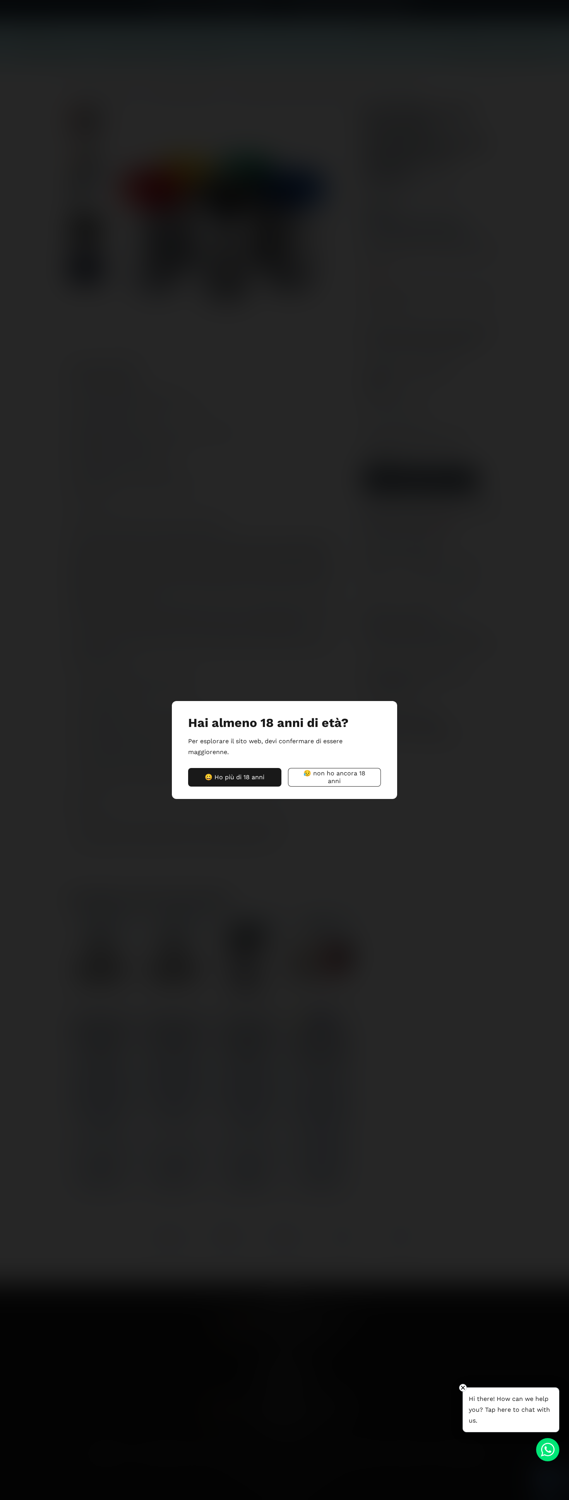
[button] (234, 777)
